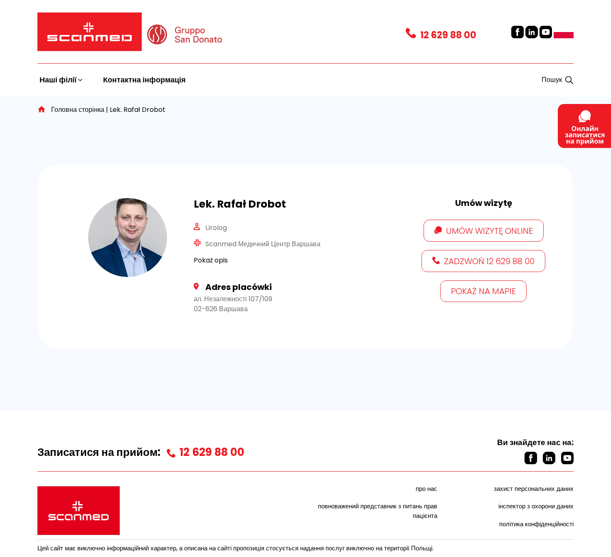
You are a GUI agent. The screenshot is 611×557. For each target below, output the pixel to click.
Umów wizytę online (489, 231)
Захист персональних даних (534, 488)
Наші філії (58, 79)
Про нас (426, 488)
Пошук (552, 79)
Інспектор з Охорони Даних (536, 506)
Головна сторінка (77, 109)
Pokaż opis (211, 260)
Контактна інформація (144, 79)
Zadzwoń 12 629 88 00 (489, 261)
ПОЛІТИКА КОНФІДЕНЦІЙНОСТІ (536, 524)
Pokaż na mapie (483, 291)
